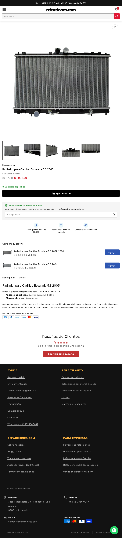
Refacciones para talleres (77, 451)
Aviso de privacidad (80, 532)
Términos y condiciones (20, 471)
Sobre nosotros (16, 445)
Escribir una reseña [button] (61, 354)
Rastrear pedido (16, 377)
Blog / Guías (14, 451)
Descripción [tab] (8, 277)
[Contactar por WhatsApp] (114, 530)
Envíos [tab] (22, 277)
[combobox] (58, 16)
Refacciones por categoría (76, 390)
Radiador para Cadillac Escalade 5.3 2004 (35, 264)
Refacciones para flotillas (77, 458)
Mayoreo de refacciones (76, 445)
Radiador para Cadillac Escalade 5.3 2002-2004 (39, 251)
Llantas (65, 397)
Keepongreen (8, 165)
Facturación (14, 404)
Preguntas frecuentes (19, 397)
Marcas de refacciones (73, 404)
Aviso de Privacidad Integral (23, 465)
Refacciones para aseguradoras (80, 465)
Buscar (113, 215)
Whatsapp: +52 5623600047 (22, 424)
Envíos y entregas (17, 384)
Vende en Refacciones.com (78, 471)
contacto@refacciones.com (22, 521)
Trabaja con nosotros (19, 458)
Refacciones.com (22, 488)
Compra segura (16, 410)
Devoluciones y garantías (21, 390)
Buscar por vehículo (72, 377)
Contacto (12, 417)
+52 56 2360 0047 (79, 501)
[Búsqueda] (117, 16)
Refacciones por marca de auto (78, 384)
